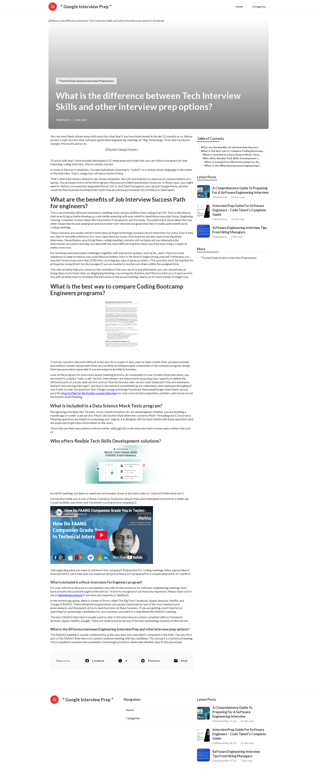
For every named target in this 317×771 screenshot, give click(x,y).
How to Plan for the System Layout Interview (89, 393)
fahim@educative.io (70, 595)
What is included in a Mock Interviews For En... (232, 161)
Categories (259, 6)
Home (239, 6)
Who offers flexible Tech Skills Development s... (231, 158)
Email (184, 660)
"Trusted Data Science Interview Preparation (86, 80)
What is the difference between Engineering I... (233, 165)
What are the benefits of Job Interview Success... (230, 147)
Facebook (98, 660)
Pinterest (154, 660)
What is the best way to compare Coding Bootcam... (232, 150)
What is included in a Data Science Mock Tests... (232, 154)
